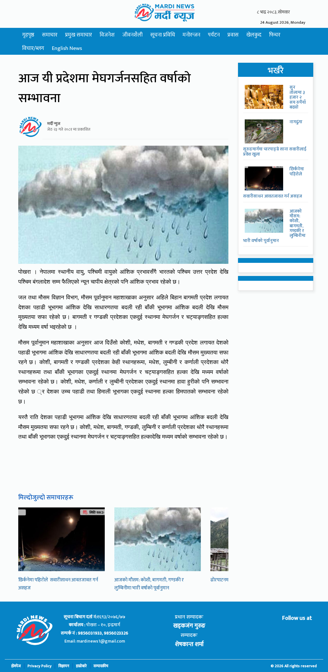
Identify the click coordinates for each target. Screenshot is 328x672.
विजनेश (107, 34)
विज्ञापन (63, 666)
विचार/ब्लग (33, 48)
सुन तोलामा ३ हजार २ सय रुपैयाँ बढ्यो (298, 97)
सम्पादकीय (101, 666)
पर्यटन (214, 34)
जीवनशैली (132, 34)
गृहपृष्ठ (28, 34)
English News (67, 48)
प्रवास (233, 34)
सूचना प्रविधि (162, 34)
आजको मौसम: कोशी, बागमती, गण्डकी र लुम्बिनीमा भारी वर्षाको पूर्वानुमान (149, 584)
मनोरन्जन (191, 34)
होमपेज (16, 666)
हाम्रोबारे (81, 666)
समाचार (49, 34)
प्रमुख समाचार (78, 34)
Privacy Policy (40, 666)
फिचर (274, 34)
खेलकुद (253, 34)
